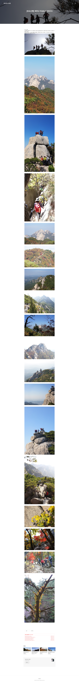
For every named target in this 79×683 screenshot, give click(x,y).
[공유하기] (27, 631)
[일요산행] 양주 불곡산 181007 (29, 639)
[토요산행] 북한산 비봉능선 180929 (29, 640)
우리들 (28, 634)
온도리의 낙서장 (7, 3)
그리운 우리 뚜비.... (27, 660)
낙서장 (26, 634)
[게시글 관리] (29, 631)
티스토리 (39, 678)
